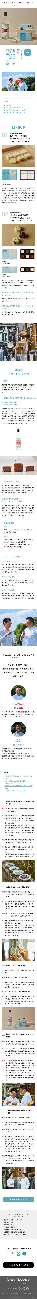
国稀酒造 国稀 (8, 1222)
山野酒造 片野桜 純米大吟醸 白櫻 (15, 1232)
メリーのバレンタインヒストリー (11, 1293)
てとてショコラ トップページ (13, 1220)
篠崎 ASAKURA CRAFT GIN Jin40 (15, 1234)
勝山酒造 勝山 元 (9, 1225)
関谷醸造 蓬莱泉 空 (10, 1227)
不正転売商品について (29, 1293)
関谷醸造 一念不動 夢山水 (12, 1230)
